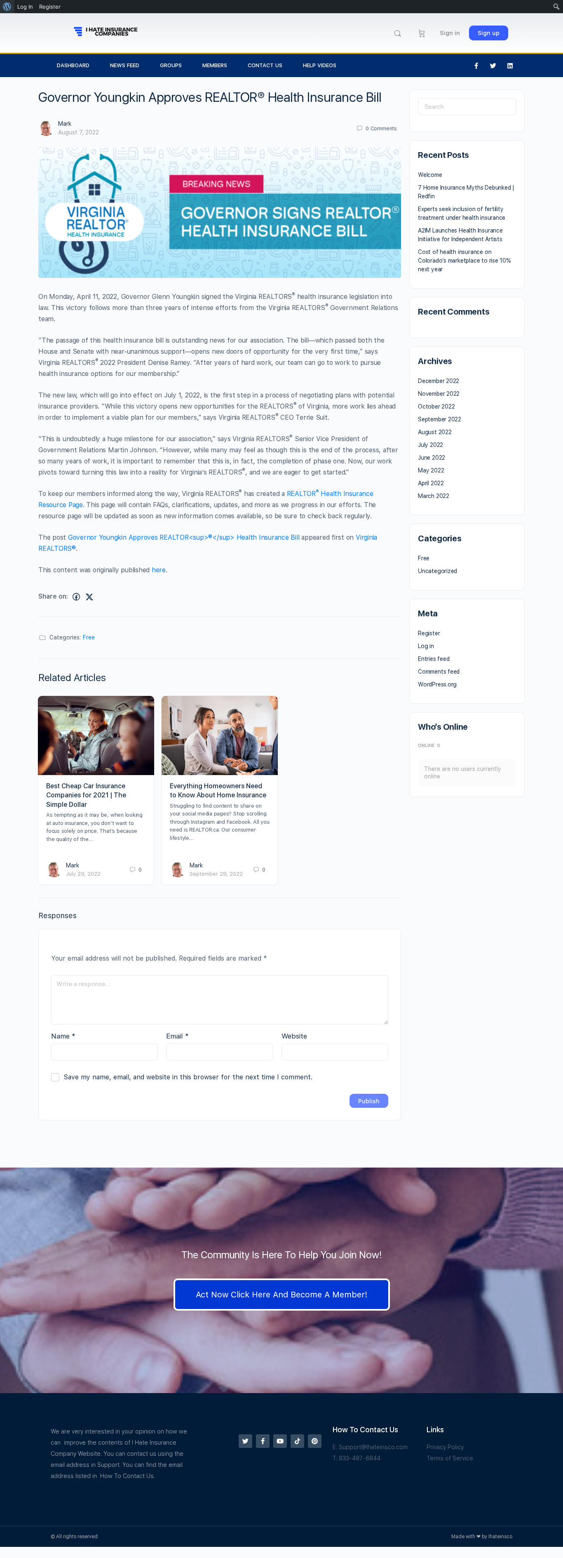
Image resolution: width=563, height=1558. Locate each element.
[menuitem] (7, 6)
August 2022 (435, 432)
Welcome (430, 175)
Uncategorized (437, 571)
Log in (426, 646)
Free (89, 637)
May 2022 (431, 470)
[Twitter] (493, 65)
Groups (171, 65)
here (159, 570)
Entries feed (433, 659)
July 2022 (430, 445)
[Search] (397, 33)
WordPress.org (437, 684)
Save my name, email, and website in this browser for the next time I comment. (187, 1077)
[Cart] (422, 33)
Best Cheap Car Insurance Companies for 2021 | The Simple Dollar (86, 795)
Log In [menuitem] (25, 6)
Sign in (450, 33)
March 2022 (433, 496)
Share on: (53, 596)
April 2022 (431, 483)
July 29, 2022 (83, 874)
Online (429, 745)
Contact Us (265, 65)
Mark (64, 123)
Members (214, 65)
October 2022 (436, 406)
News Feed (124, 65)
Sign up (489, 33)
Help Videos (319, 65)
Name (63, 1036)
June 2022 (431, 457)
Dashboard (73, 65)
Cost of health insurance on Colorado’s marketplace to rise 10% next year (464, 261)
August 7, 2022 (78, 132)
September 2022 (439, 419)
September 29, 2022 (216, 874)
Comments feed (439, 671)
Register (429, 633)
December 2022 (438, 381)
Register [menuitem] (50, 6)
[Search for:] (467, 106)
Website (294, 1036)
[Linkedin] (510, 65)
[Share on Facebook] (76, 597)
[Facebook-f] (476, 65)
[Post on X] (89, 597)
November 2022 (439, 393)
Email (177, 1036)
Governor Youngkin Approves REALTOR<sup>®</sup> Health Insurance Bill (184, 537)
